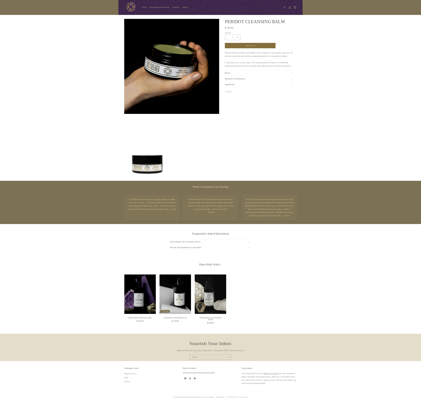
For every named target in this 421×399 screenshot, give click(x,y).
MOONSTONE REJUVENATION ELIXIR (210, 319)
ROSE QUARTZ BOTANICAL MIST (140, 318)
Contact (127, 381)
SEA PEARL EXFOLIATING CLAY (175, 318)
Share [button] (229, 92)
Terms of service (232, 397)
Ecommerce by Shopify (207, 397)
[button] (284, 7)
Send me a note (270, 373)
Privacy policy (243, 397)
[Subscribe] (228, 357)
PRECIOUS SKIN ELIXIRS (185, 397)
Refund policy (220, 397)
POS (195, 397)
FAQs (126, 377)
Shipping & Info (130, 373)
